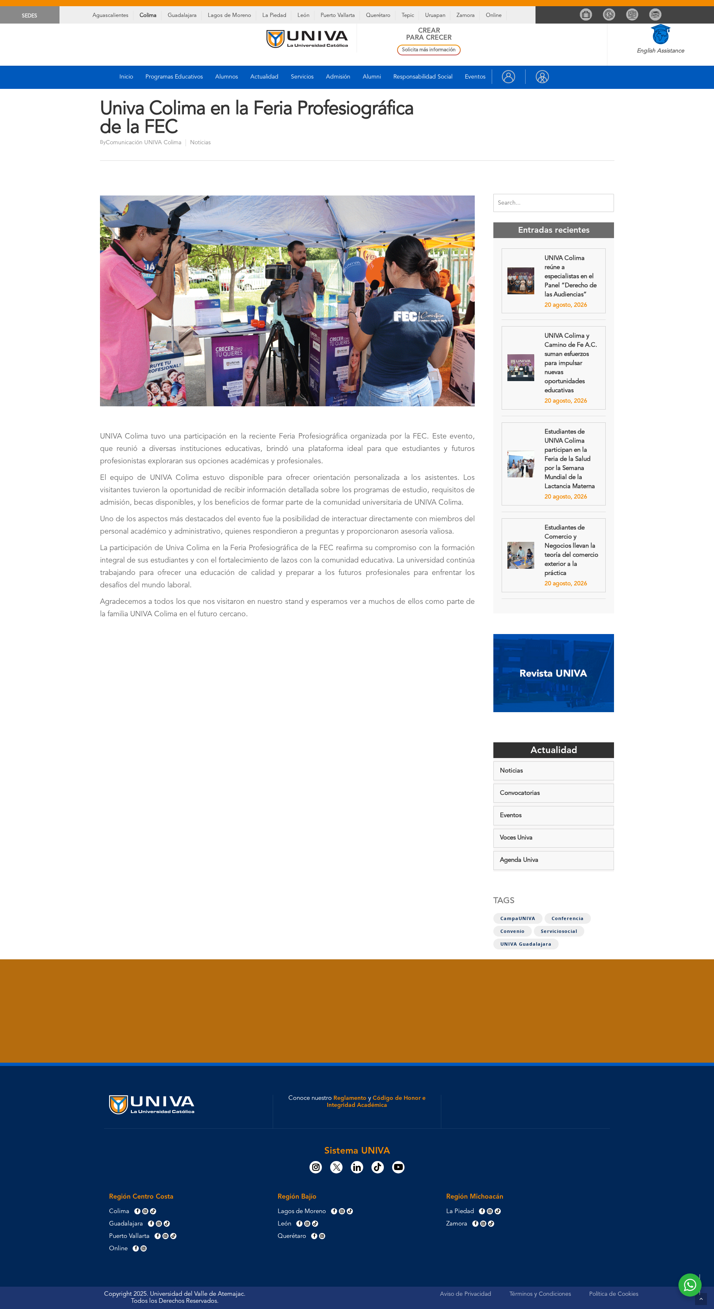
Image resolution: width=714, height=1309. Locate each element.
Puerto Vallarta (338, 15)
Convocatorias (520, 793)
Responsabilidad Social (422, 77)
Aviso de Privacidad (465, 1294)
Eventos (475, 77)
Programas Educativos (174, 77)
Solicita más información (429, 50)
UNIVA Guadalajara (526, 944)
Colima (148, 15)
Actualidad (264, 77)
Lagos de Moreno (229, 15)
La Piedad (274, 15)
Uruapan (435, 15)
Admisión (338, 77)
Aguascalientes (111, 15)
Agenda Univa (519, 860)
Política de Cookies (613, 1294)
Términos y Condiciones (540, 1294)
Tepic (408, 15)
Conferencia (568, 918)
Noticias (200, 142)
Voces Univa (516, 838)
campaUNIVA (518, 918)
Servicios (302, 77)
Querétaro (378, 15)
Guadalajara (182, 15)
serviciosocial (559, 931)
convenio (512, 931)
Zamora (466, 15)
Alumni (372, 77)
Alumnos (226, 77)
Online (494, 15)
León (303, 15)
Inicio (126, 77)
